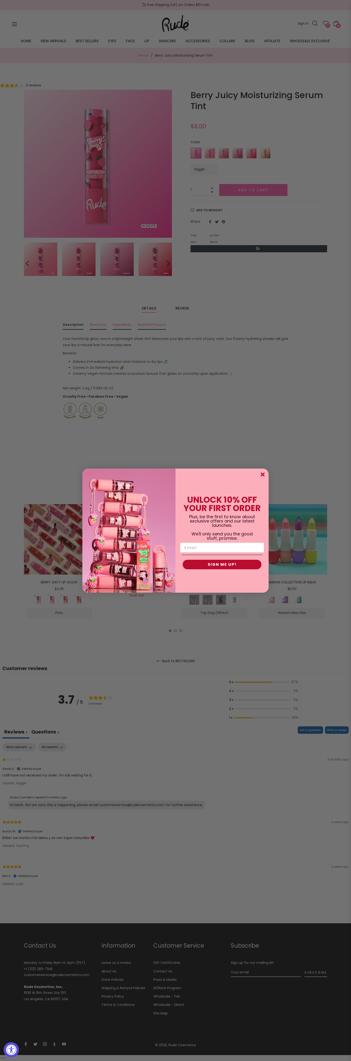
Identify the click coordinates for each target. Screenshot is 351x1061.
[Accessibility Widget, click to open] (11, 1049)
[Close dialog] (262, 474)
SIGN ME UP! (222, 564)
